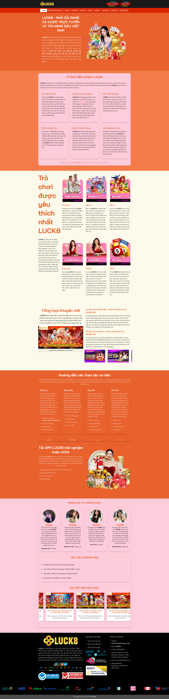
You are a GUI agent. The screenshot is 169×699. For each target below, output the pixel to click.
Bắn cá (83, 10)
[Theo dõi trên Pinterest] (62, 664)
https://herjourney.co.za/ (120, 643)
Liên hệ (49, 440)
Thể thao (114, 10)
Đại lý (96, 440)
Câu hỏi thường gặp (94, 647)
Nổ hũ (90, 10)
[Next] (131, 357)
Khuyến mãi (124, 10)
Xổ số (67, 10)
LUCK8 (44, 10)
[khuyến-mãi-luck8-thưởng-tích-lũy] (115, 356)
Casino (97, 10)
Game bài (105, 10)
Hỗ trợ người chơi (54, 10)
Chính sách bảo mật (94, 641)
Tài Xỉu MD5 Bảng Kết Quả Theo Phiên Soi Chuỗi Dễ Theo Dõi (97, 611)
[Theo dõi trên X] (59, 664)
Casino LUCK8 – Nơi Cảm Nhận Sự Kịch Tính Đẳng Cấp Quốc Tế (67, 611)
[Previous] (85, 357)
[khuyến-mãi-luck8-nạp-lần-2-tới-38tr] (91, 356)
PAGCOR (81, 102)
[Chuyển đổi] (41, 565)
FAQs (120, 440)
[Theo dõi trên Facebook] (55, 664)
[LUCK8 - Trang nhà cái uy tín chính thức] (47, 4)
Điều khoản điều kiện (94, 644)
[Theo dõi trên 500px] (65, 664)
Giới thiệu (73, 440)
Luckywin (75, 10)
